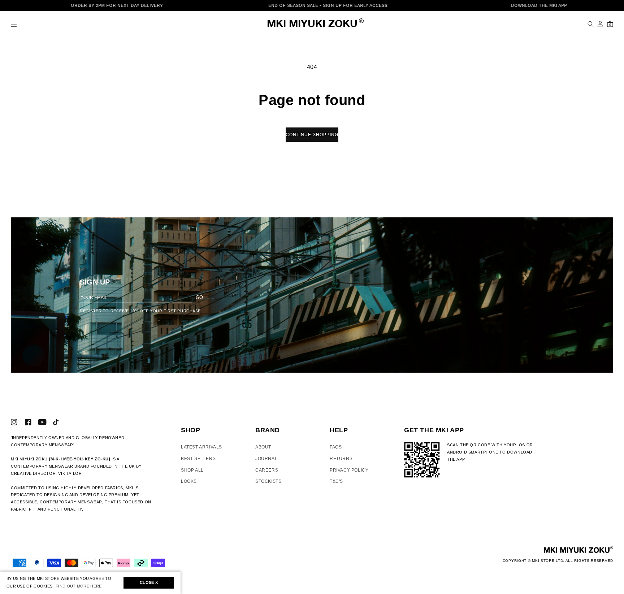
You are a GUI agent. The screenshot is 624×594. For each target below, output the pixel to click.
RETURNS (341, 458)
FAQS (336, 447)
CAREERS (266, 470)
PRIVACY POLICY (349, 470)
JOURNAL (266, 458)
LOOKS (189, 481)
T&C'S (336, 481)
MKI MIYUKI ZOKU (312, 24)
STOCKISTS (268, 481)
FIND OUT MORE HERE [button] (78, 586)
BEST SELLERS (198, 458)
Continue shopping (312, 134)
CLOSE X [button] (149, 582)
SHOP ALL (192, 470)
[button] (14, 24)
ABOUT (263, 447)
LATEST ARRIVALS (201, 447)
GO (199, 297)
